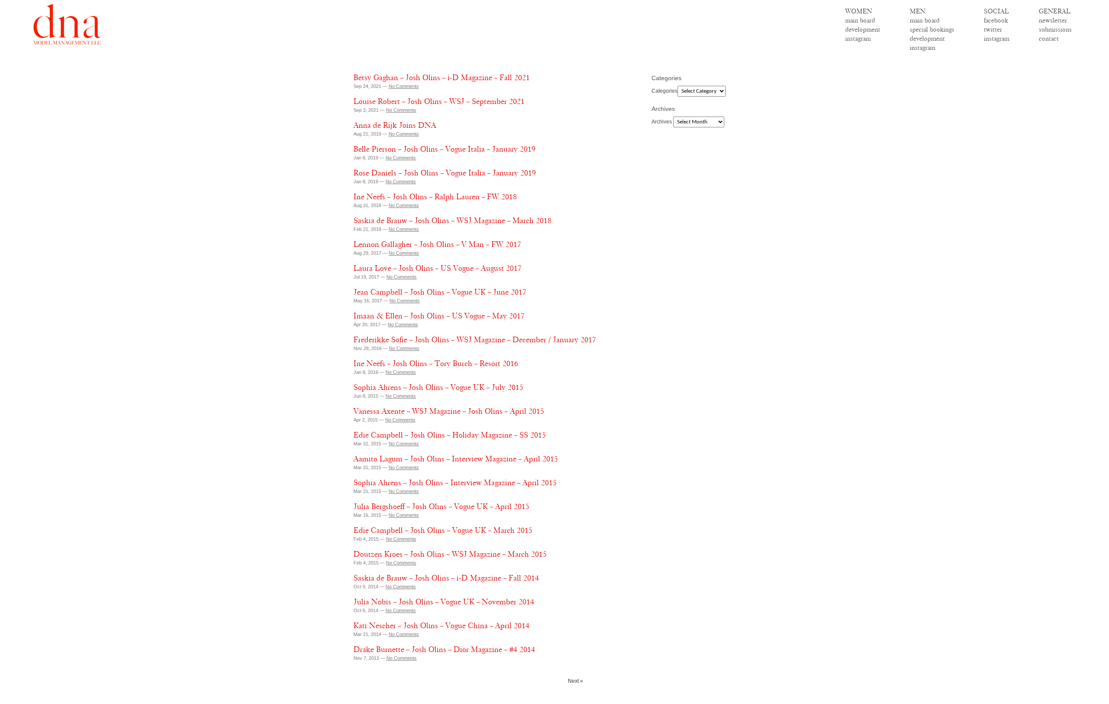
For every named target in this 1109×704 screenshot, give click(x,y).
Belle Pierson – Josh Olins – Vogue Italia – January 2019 (444, 149)
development (862, 29)
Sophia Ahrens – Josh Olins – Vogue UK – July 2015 (438, 387)
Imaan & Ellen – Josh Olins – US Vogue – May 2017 (439, 315)
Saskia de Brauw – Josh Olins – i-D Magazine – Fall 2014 (446, 578)
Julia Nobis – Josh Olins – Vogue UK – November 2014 (443, 601)
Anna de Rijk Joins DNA (394, 125)
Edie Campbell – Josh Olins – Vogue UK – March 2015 (442, 530)
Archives (662, 122)
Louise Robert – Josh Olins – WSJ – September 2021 (439, 101)
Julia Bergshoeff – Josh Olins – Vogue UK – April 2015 (441, 506)
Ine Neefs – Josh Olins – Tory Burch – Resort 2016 (435, 363)
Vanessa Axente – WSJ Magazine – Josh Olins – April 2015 (448, 411)
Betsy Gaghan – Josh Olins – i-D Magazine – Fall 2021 (441, 77)
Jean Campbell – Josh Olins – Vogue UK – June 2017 (439, 292)
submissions (1055, 29)
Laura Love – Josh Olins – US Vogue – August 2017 (437, 268)
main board (860, 20)
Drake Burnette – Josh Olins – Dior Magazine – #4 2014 (444, 649)
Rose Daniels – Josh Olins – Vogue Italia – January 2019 (444, 173)
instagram (858, 38)
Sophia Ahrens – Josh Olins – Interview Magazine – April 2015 (455, 482)
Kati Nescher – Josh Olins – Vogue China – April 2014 (441, 625)
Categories (665, 91)
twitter (993, 29)
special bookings (932, 29)
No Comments (404, 86)
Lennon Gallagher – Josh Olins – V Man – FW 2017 (437, 244)
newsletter (1053, 20)
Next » (575, 681)
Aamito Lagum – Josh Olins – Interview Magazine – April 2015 (455, 458)
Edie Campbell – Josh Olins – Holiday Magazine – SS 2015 (449, 435)
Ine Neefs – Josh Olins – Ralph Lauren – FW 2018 (435, 196)
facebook (996, 20)
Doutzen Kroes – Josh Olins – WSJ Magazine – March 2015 (450, 554)
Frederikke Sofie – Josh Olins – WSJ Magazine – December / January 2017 (474, 339)
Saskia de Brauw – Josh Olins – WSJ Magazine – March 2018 (452, 220)
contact (1049, 38)
